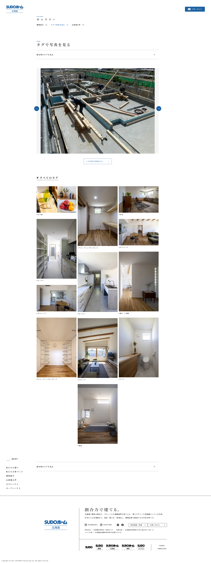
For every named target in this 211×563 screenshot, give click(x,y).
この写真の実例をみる (94, 161)
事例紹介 (40, 25)
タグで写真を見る (58, 25)
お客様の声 (76, 25)
